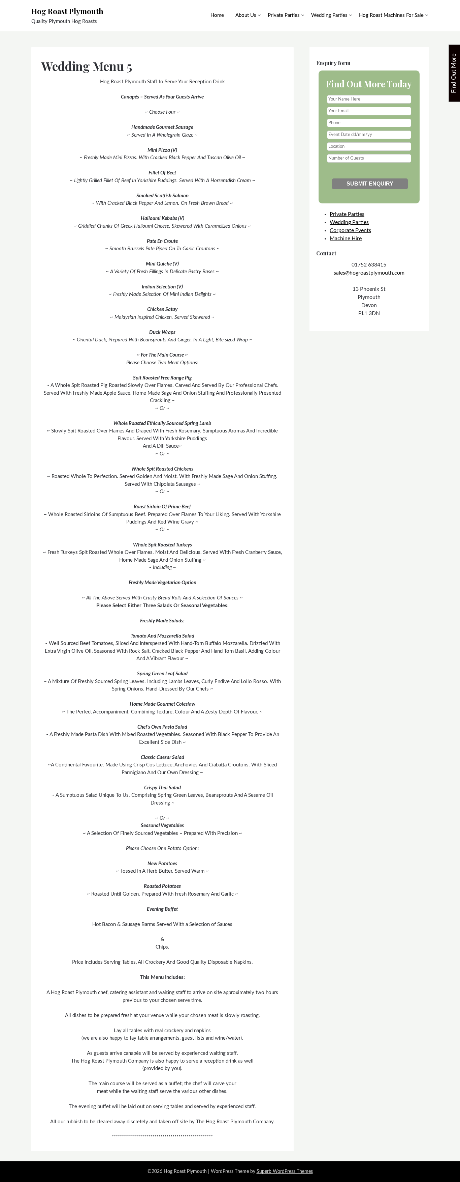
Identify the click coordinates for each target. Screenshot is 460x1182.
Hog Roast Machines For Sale (391, 15)
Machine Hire (346, 238)
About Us (245, 15)
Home (217, 15)
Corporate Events (350, 230)
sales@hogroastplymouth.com (369, 273)
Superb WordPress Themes (285, 1171)
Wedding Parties (329, 15)
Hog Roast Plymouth (67, 11)
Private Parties (284, 15)
